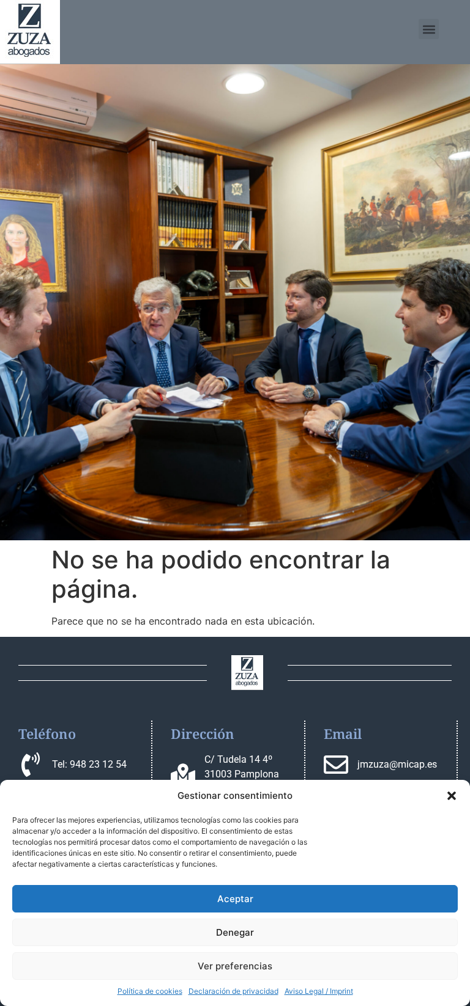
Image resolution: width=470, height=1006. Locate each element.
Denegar (235, 932)
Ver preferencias (235, 966)
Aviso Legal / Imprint (319, 991)
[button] (452, 796)
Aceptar (235, 899)
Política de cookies (150, 991)
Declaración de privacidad (233, 991)
